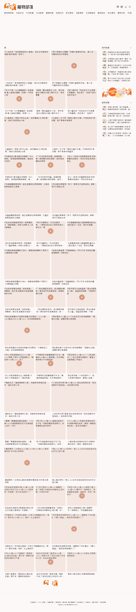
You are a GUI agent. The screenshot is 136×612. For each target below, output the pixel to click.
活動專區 (79, 13)
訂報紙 (88, 602)
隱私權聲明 (71, 602)
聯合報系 (80, 602)
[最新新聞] (131, 102)
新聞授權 (50, 602)
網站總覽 (103, 602)
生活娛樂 (40, 13)
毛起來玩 (20, 13)
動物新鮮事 (9, 13)
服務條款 (58, 602)
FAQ (39, 602)
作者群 (130, 13)
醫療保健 (50, 13)
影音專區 (69, 13)
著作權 (65, 602)
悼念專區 (111, 13)
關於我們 (95, 602)
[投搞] (122, 7)
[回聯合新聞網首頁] (10, 6)
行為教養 (30, 13)
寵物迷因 (101, 13)
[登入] (126, 7)
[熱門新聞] (131, 48)
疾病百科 (60, 13)
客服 (43, 602)
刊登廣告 (33, 602)
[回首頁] (18, 6)
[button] (118, 7)
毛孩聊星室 (90, 13)
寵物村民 (121, 13)
